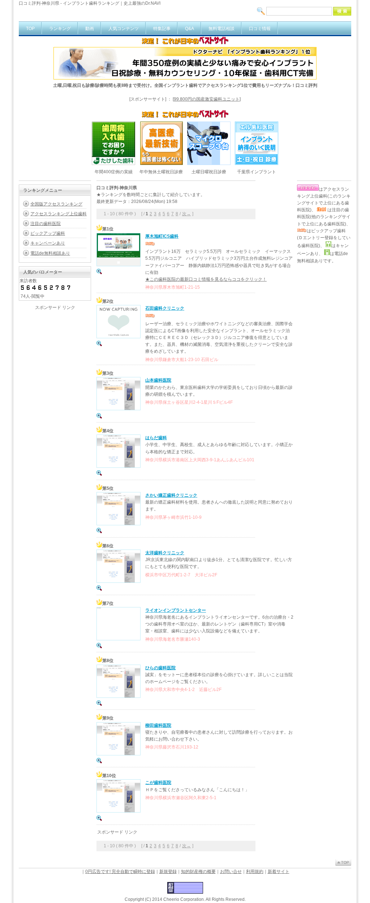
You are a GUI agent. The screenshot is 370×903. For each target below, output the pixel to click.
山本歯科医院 (158, 380)
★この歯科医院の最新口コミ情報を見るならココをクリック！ (206, 279)
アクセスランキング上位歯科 (58, 213)
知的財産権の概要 (198, 871)
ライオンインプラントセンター (175, 610)
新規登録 (168, 871)
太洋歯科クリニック (164, 552)
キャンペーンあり (47, 243)
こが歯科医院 (158, 782)
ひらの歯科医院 (160, 667)
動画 (89, 28)
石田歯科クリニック (164, 308)
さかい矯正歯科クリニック (171, 495)
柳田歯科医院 (158, 725)
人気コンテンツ (123, 28)
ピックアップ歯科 (47, 233)
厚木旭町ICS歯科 (161, 236)
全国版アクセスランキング (56, 204)
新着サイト (278, 871)
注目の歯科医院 (45, 223)
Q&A (189, 28)
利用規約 (254, 871)
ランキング (60, 28)
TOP (30, 28)
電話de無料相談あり (50, 253)
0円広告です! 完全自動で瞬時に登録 (120, 871)
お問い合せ (231, 871)
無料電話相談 (221, 28)
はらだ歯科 (156, 437)
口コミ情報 (260, 28)
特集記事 (162, 28)
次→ (186, 213)
